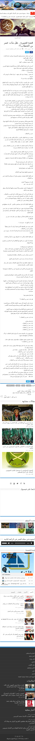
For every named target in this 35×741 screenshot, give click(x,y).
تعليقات (19, 592)
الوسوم (13, 592)
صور (33, 671)
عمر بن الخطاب (10, 385)
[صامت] (9, 543)
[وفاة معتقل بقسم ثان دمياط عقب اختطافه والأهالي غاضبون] (29, 629)
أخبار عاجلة (25, 16)
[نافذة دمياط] (17, 5)
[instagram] (10, 483)
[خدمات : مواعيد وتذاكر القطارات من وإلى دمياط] (29, 606)
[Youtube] (14, 483)
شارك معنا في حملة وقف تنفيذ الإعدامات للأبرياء (15, 702)
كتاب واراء (32, 659)
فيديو (33, 673)
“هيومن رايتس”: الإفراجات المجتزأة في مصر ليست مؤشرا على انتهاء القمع (12, 694)
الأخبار (33, 662)
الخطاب (28, 385)
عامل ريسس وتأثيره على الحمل (15, 611)
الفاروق (18, 385)
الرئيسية (31, 16)
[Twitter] (17, 483)
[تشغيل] (31, 543)
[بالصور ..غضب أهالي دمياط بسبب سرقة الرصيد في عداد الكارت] (29, 598)
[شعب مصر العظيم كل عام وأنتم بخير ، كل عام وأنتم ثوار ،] (29, 637)
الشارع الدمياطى (30, 653)
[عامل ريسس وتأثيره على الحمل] (29, 614)
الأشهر (31, 592)
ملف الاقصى (31, 665)
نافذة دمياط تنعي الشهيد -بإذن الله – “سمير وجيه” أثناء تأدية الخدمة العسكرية (13, 686)
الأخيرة (25, 592)
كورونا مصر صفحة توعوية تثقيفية (26, 676)
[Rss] (24, 483)
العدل (23, 385)
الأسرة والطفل (13, 48)
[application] (17, 543)
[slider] (4, 543)
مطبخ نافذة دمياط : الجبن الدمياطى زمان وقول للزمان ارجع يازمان (22, 392)
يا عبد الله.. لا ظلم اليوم (10, 396)
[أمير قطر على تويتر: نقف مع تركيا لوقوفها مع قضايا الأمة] (29, 621)
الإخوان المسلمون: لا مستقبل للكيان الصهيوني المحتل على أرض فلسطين (19, 471)
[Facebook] (20, 483)
